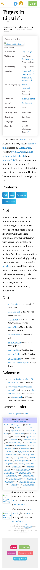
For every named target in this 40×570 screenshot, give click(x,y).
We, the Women (26, 449)
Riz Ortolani (27, 103)
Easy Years (9, 452)
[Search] (21, 3)
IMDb (25, 414)
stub (13, 500)
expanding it (19, 504)
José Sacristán (13, 350)
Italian (23, 139)
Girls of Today (18, 458)
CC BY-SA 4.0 (28, 526)
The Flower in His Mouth (27, 481)
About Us (11, 553)
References (21, 195)
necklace (6, 266)
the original (17, 397)
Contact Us (24, 547)
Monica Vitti (27, 80)
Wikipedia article (30, 525)
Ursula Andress (28, 71)
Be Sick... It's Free (25, 472)
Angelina (17, 437)
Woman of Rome (11, 455)
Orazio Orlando (14, 335)
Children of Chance (29, 440)
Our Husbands (9, 472)
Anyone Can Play (11, 476)
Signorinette (15, 431)
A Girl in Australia (15, 478)
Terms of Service (26, 553)
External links (9, 202)
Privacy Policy (20, 558)
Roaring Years (16, 467)
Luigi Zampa (27, 51)
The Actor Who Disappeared (13, 425)
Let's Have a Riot (28, 476)
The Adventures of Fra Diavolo (25, 428)
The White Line (14, 443)
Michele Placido (14, 342)
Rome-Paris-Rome (21, 446)
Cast (12, 195)
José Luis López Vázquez (18, 363)
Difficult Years (30, 437)
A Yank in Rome (18, 434)
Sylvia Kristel (27, 77)
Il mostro (14, 484)
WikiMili (7, 3)
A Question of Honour (23, 469)
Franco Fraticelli (28, 98)
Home (13, 547)
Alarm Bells (13, 440)
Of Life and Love (23, 452)
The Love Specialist (21, 461)
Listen (33, 3)
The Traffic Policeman (26, 464)
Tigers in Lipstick (28, 484)
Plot (5, 195)
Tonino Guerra (28, 59)
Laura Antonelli (28, 74)
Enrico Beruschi (14, 358)
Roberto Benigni (15, 354)
